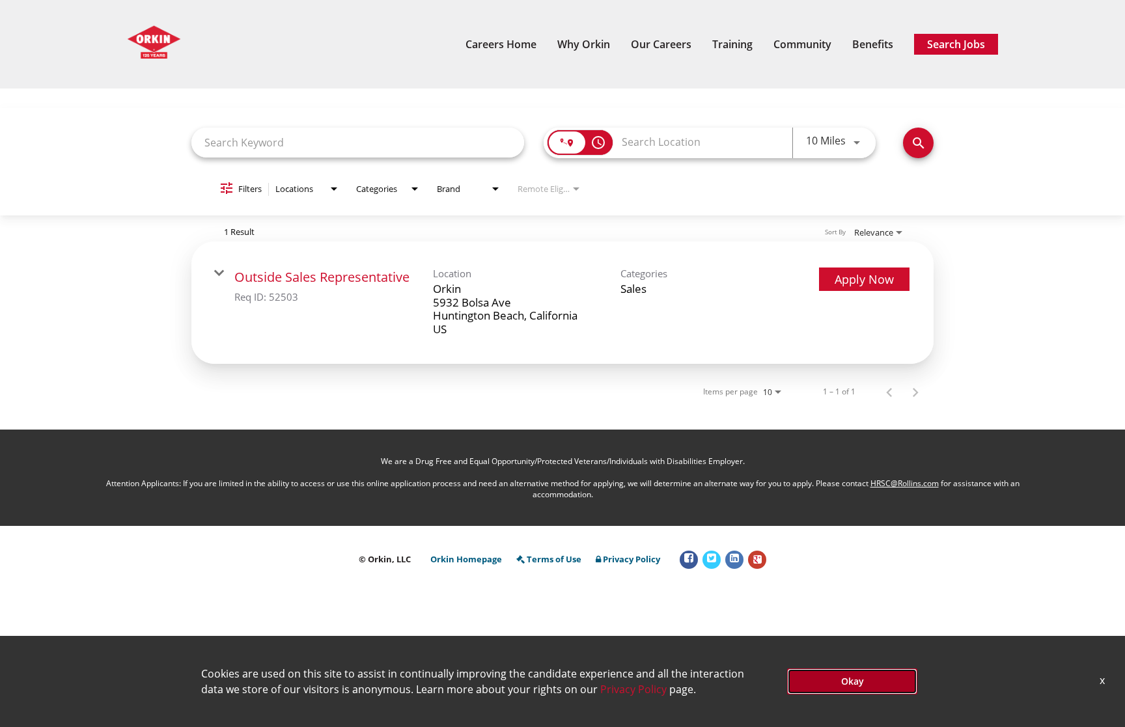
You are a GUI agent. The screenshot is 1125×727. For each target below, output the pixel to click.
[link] (562, 302)
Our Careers (661, 44)
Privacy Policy (631, 559)
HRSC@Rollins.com (904, 483)
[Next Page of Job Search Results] (915, 392)
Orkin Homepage (466, 559)
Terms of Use (554, 559)
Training (732, 44)
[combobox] (357, 142)
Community (802, 44)
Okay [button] (852, 681)
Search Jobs (956, 44)
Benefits (872, 44)
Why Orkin (583, 44)
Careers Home (500, 44)
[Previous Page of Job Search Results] (889, 392)
